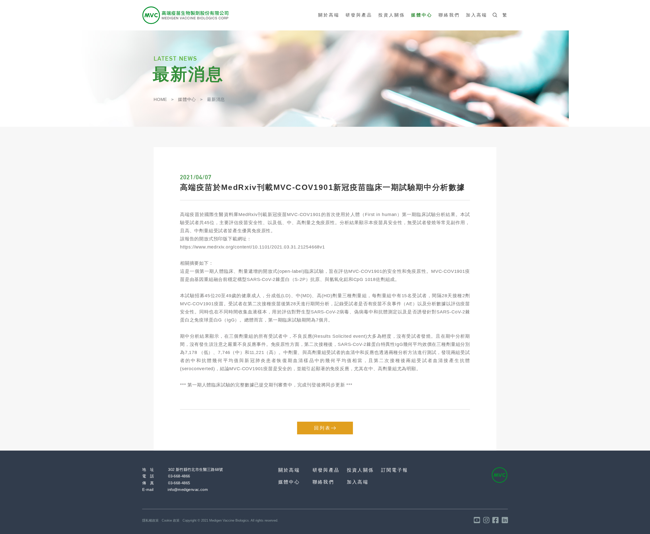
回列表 (322, 428)
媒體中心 (421, 15)
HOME (160, 99)
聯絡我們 (449, 15)
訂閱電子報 (394, 470)
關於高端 (328, 15)
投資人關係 (391, 15)
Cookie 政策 (171, 520)
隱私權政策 (150, 520)
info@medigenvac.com (188, 489)
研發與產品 (359, 15)
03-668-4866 (179, 476)
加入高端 (476, 15)
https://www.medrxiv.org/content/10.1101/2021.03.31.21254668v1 (252, 247)
